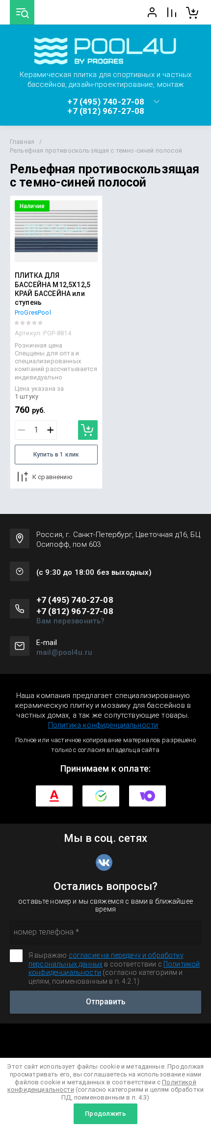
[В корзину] (88, 430)
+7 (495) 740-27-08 (105, 102)
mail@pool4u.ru (64, 652)
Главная (22, 141)
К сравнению (52, 477)
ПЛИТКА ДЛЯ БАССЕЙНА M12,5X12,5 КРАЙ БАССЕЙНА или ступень (52, 288)
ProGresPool (33, 312)
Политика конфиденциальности (103, 725)
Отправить (106, 1001)
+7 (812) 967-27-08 (105, 111)
